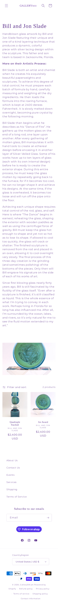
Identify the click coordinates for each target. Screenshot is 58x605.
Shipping (11, 489)
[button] (6, 5)
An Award (43, 422)
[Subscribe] (47, 517)
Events (10, 474)
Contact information (30, 598)
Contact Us (13, 467)
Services (11, 482)
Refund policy (26, 589)
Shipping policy (40, 594)
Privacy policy (42, 589)
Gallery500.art (27, 585)
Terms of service (21, 594)
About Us (12, 460)
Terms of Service (16, 496)
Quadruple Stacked (15, 423)
